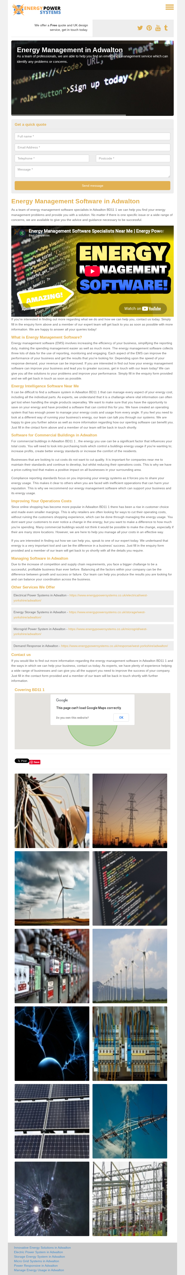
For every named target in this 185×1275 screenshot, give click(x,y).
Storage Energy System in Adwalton (39, 1256)
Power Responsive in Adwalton (36, 1265)
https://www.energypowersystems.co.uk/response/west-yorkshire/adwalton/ (114, 646)
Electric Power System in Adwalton (38, 1252)
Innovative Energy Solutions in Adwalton (42, 1247)
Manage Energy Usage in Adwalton (39, 1270)
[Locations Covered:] (13, 6)
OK (121, 717)
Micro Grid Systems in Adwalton (36, 1261)
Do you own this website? (72, 717)
